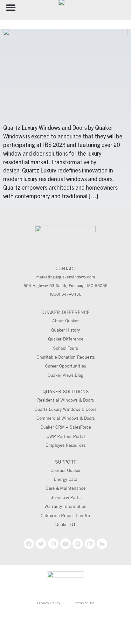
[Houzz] (102, 543)
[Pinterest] (77, 543)
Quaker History (65, 330)
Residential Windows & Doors (65, 400)
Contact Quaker (66, 470)
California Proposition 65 (65, 515)
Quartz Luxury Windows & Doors (65, 409)
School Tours (65, 348)
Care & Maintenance (66, 488)
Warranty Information (65, 506)
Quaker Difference (65, 339)
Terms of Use (83, 603)
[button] (10, 7)
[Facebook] (29, 543)
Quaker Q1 (65, 524)
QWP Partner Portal (65, 436)
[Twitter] (41, 543)
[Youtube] (65, 543)
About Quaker (65, 321)
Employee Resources (65, 445)
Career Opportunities (65, 366)
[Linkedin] (90, 543)
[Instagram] (53, 543)
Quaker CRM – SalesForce (65, 427)
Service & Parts (65, 497)
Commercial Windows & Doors (66, 418)
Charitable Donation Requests (66, 357)
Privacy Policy (48, 603)
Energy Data (65, 479)
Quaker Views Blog (65, 375)
